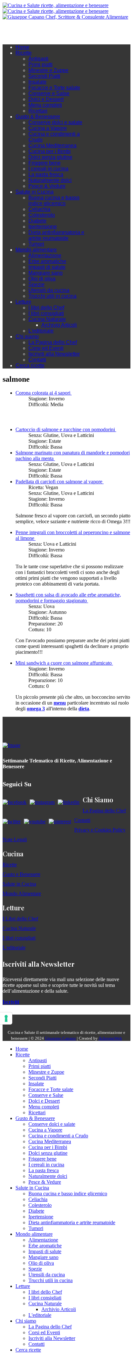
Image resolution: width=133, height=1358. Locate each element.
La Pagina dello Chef (52, 342)
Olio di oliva (42, 278)
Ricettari (37, 111)
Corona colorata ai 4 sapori (43, 393)
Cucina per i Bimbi (49, 151)
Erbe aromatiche (47, 261)
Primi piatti (40, 64)
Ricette (23, 53)
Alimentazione (44, 255)
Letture (23, 302)
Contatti (37, 359)
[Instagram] (31, 30)
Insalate (37, 82)
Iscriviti (11, 1002)
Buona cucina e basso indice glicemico (53, 200)
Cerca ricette (30, 365)
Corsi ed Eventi (46, 348)
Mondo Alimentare (22, 893)
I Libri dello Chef (20, 918)
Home (22, 47)
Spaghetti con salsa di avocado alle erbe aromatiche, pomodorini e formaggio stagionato (68, 597)
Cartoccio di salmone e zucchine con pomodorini (65, 429)
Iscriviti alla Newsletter (54, 354)
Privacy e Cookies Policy (100, 830)
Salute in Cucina (34, 192)
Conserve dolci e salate (55, 122)
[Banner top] (65, 17)
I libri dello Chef (46, 307)
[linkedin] (44, 30)
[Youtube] (38, 30)
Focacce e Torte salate (54, 87)
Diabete (37, 220)
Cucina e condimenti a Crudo (58, 1135)
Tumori (36, 244)
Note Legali (15, 839)
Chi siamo (27, 336)
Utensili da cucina (48, 290)
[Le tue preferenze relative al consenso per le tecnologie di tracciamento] (6, 1018)
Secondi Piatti (44, 76)
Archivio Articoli (59, 325)
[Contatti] (18, 30)
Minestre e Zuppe (48, 70)
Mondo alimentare (36, 249)
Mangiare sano (45, 273)
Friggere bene (44, 163)
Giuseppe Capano (60, 1038)
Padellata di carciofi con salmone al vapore (59, 481)
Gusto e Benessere (21, 874)
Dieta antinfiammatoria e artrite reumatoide (56, 235)
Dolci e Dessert (46, 99)
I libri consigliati (46, 313)
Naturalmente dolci (50, 180)
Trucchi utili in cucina (52, 296)
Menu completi (45, 105)
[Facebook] (25, 30)
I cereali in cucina (48, 168)
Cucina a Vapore (47, 128)
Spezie (36, 284)
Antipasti (38, 58)
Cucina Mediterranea (52, 145)
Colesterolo (41, 215)
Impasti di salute (47, 267)
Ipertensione (42, 226)
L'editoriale (41, 330)
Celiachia (39, 209)
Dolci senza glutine (50, 157)
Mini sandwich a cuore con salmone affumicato (64, 663)
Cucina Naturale (47, 319)
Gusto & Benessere (37, 116)
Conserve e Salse (48, 93)
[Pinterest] (51, 30)
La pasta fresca (45, 174)
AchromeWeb (110, 1038)
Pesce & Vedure (47, 186)
